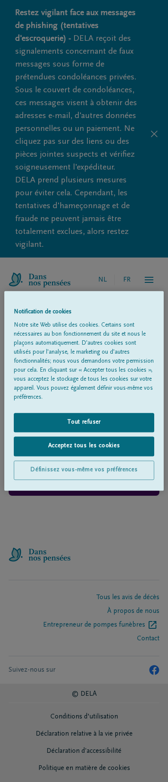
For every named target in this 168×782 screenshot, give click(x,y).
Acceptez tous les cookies (84, 446)
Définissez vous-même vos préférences (83, 470)
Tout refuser (83, 422)
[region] (84, 391)
